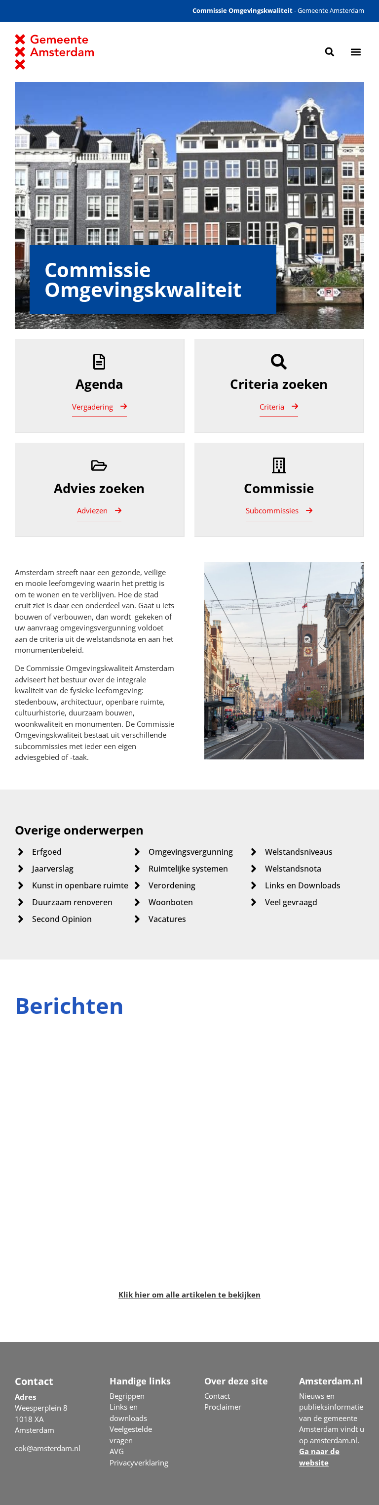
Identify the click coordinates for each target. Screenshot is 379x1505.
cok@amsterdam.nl (47, 1448)
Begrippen (127, 1396)
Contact (217, 1396)
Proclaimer (222, 1407)
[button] (330, 51)
